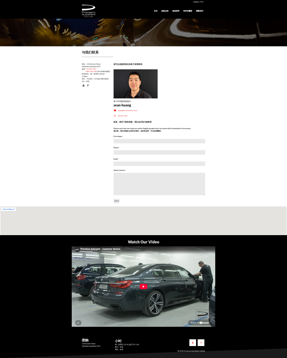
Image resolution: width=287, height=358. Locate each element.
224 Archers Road (88, 344)
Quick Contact (120, 170)
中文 (201, 2)
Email (116, 159)
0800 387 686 (89, 71)
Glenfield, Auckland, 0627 (91, 346)
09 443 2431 (91, 69)
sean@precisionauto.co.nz (127, 110)
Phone (117, 148)
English (196, 2)
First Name (118, 136)
